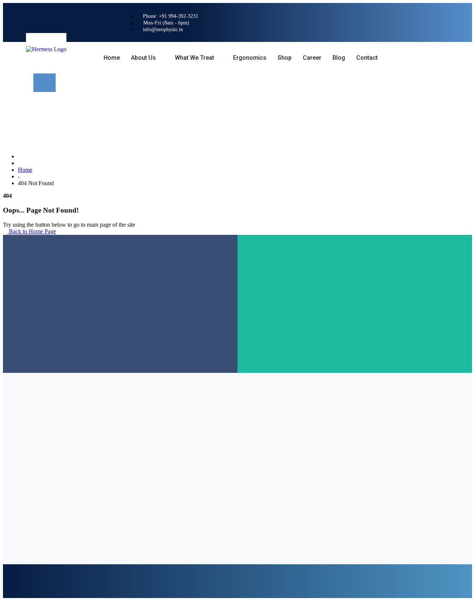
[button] (44, 82)
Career (312, 57)
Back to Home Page (31, 231)
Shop (285, 57)
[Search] (110, 115)
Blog (338, 57)
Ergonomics (249, 57)
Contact (367, 57)
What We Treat (194, 57)
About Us (143, 57)
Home (112, 57)
